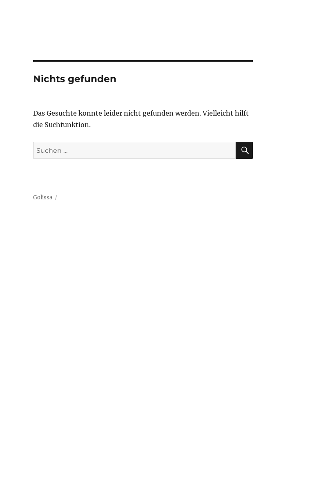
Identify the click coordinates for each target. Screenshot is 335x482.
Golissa (42, 197)
